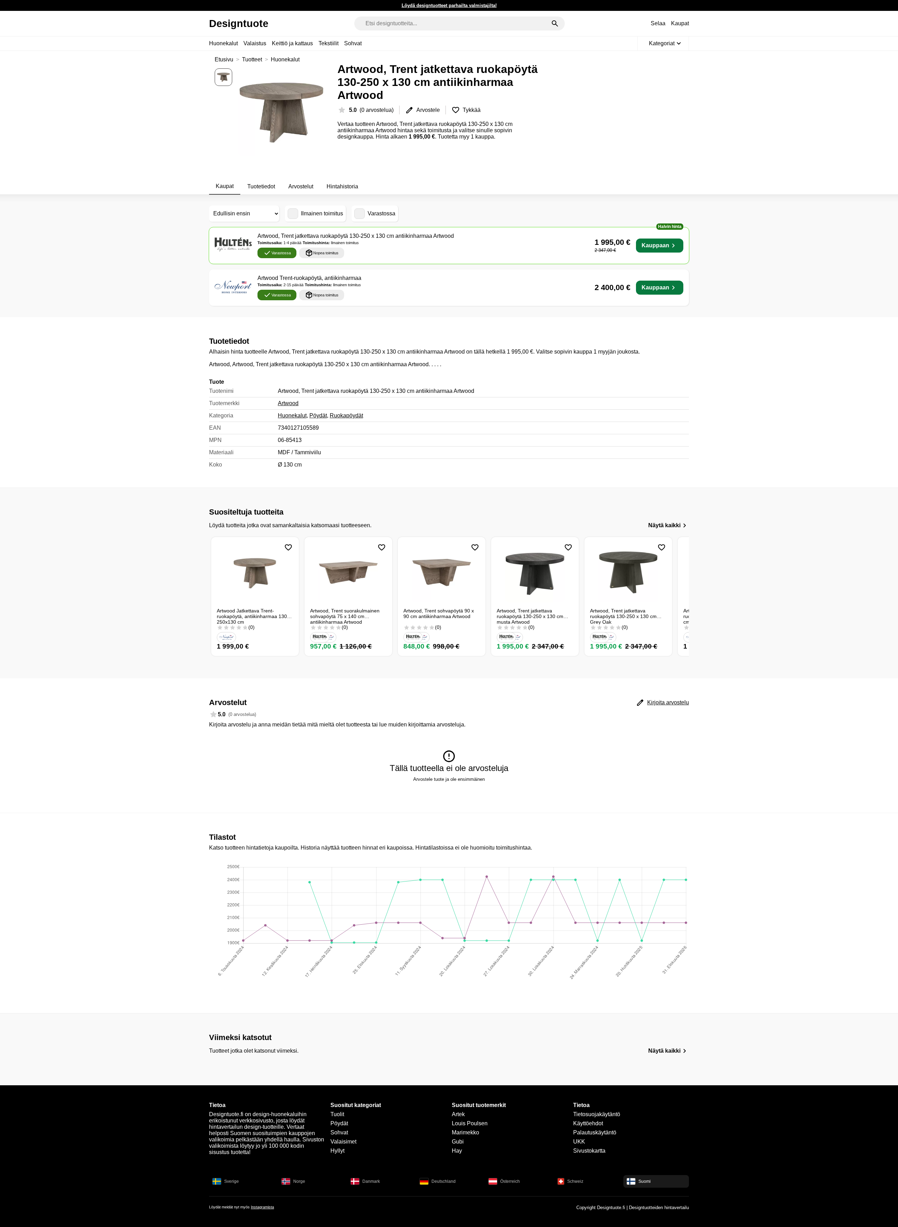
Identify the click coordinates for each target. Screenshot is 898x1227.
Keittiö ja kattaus (292, 43)
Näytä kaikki (664, 525)
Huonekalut (223, 43)
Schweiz (575, 1181)
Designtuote (238, 23)
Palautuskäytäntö (594, 1132)
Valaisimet (343, 1142)
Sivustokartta (589, 1151)
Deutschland (443, 1181)
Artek (458, 1114)
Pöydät (318, 415)
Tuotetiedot (261, 186)
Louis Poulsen (470, 1123)
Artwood (288, 403)
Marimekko (465, 1132)
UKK (579, 1142)
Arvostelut (300, 186)
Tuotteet (252, 59)
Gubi (458, 1142)
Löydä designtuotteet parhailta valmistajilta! (449, 5)
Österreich (510, 1181)
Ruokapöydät (346, 415)
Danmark (371, 1181)
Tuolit (337, 1114)
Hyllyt (337, 1151)
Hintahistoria (342, 186)
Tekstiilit (329, 43)
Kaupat (680, 23)
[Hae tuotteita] (555, 23)
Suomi (644, 1181)
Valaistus (254, 43)
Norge (299, 1181)
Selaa (658, 23)
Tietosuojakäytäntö (596, 1114)
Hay (457, 1151)
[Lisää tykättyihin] (288, 548)
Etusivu (224, 59)
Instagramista (262, 1207)
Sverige (231, 1181)
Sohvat (353, 43)
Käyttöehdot (588, 1123)
